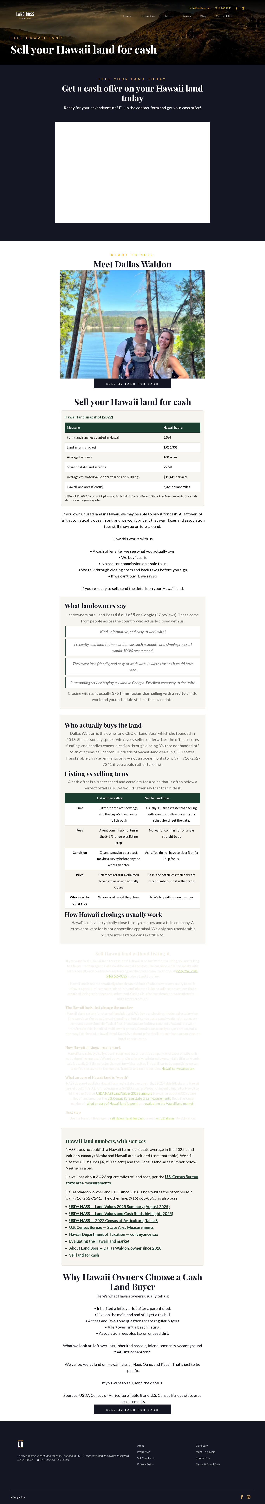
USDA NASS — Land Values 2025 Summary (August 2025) (119, 1206)
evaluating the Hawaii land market (169, 1103)
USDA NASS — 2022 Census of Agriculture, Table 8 (113, 1220)
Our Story (202, 1445)
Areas (187, 16)
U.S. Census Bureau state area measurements (139, 1098)
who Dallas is (165, 1118)
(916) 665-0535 (116, 976)
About (169, 16)
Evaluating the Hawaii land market (99, 1241)
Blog (203, 16)
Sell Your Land (145, 1458)
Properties (148, 16)
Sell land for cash (84, 1255)
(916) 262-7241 (223, 8)
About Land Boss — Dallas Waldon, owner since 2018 (115, 1248)
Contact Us (224, 16)
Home (127, 16)
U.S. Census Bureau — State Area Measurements (111, 1227)
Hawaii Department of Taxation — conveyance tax (113, 1234)
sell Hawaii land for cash (127, 1118)
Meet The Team (205, 1451)
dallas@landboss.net (199, 8)
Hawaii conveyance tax (178, 1068)
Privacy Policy (145, 1464)
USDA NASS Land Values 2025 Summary (124, 1093)
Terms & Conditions (208, 1464)
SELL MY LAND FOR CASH (132, 383)
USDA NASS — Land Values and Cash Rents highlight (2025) (121, 1213)
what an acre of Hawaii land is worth (112, 1103)
